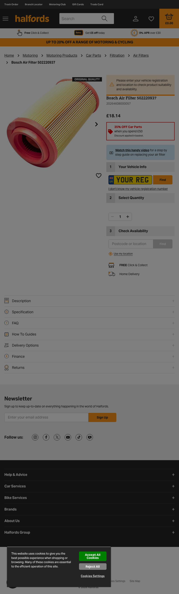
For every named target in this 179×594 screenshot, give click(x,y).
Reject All (93, 566)
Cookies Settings (93, 576)
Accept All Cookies (92, 556)
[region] (59, 566)
